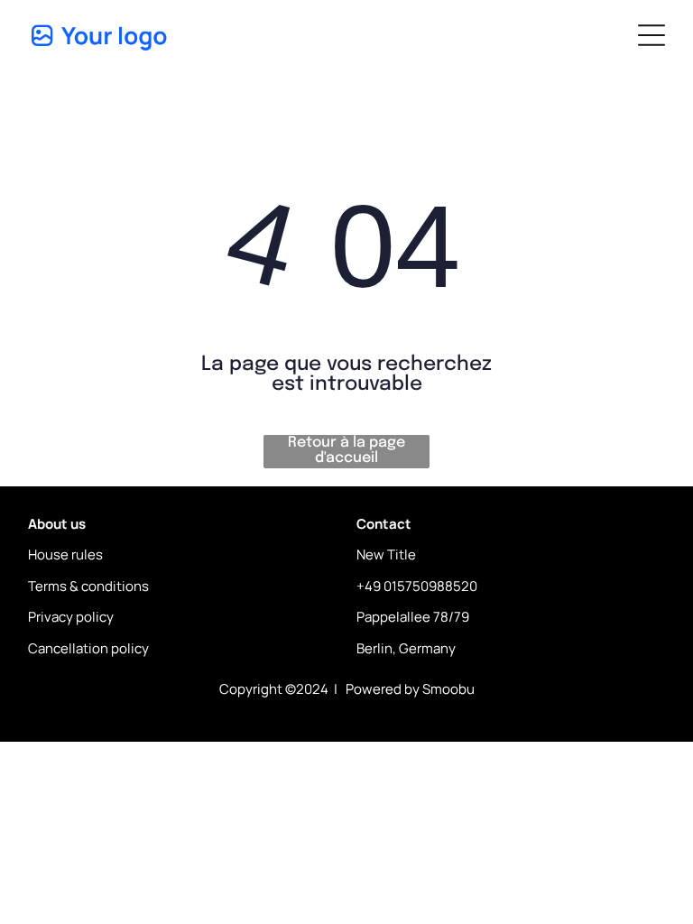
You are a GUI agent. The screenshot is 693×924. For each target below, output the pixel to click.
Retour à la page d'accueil (346, 450)
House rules (65, 554)
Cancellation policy (88, 648)
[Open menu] (651, 35)
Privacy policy (71, 616)
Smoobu (448, 688)
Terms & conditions (88, 586)
